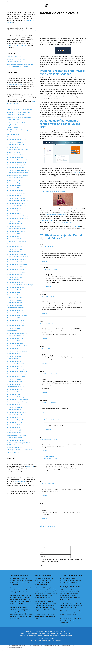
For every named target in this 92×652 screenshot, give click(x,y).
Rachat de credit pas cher (15, 381)
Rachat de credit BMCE (14, 195)
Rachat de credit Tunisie (14, 422)
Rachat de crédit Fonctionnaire (80, 1)
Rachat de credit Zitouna (14, 437)
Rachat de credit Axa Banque (16, 155)
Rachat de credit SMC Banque (16, 397)
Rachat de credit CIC (13, 236)
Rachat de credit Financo (14, 302)
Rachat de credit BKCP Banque (16, 193)
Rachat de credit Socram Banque (17, 402)
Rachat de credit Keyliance (15, 343)
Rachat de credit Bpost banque (16, 206)
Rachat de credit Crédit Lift (15, 262)
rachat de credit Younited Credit (16, 435)
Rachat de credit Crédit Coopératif (17, 257)
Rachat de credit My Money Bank (17, 371)
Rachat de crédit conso (30, 1)
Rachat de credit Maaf (13, 353)
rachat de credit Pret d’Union (15, 386)
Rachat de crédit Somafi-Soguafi (17, 412)
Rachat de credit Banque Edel (16, 167)
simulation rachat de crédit (43, 597)
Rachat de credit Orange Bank (16, 376)
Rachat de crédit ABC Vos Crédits (17, 139)
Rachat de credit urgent (14, 427)
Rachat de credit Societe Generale (17, 399)
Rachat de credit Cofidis (14, 244)
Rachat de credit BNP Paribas (16, 198)
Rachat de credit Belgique (15, 183)
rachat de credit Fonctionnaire (16, 307)
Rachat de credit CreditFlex (15, 274)
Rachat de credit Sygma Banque (16, 420)
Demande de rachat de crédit (16, 122)
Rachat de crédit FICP (63, 1)
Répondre (44, 261)
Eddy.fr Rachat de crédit (14, 125)
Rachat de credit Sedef (14, 394)
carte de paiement (20, 481)
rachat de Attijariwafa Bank (64, 222)
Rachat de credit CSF (13, 279)
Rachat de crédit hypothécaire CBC (17, 333)
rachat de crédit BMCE (47, 220)
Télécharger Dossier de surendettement (12, 1)
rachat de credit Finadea (14, 297)
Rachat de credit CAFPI (14, 213)
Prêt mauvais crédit (13, 134)
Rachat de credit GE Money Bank (17, 315)
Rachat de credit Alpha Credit (16, 144)
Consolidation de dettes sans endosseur (19, 117)
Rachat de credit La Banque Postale (18, 346)
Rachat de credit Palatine (14, 379)
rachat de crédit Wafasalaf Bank (56, 214)
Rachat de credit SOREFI (14, 415)
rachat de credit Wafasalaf (15, 432)
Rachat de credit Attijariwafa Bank (17, 149)
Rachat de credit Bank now (15, 157)
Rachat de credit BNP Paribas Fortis (18, 200)
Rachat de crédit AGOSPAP (15, 142)
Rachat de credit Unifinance (15, 425)
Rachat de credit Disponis (15, 282)
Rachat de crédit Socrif (14, 404)
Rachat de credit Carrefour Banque (17, 218)
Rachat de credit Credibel (14, 251)
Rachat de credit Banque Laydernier (18, 170)
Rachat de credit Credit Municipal (17, 267)
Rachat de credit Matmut (14, 366)
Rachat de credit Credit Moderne (17, 264)
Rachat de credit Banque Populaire (17, 172)
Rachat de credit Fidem (14, 295)
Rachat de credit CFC (13, 226)
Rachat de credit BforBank (15, 190)
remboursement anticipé (51, 631)
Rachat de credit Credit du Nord (16, 259)
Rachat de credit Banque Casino (16, 162)
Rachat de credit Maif (13, 358)
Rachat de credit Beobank (15, 185)
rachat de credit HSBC (13, 330)
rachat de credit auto (29, 30)
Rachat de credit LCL (13, 348)
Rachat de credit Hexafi (14, 328)
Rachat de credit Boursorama (16, 203)
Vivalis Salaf (76, 172)
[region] (51, 26)
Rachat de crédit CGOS (14, 234)
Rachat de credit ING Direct (15, 338)
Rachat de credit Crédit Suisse (16, 272)
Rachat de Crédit (49, 456)
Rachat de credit (12, 137)
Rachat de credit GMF (13, 318)
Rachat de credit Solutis (14, 409)
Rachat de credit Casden (14, 221)
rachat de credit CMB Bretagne (16, 241)
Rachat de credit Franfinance (16, 313)
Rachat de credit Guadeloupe (16, 323)
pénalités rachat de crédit (15, 84)
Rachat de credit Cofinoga (15, 246)
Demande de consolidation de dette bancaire (20, 64)
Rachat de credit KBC (13, 341)
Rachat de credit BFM (13, 188)
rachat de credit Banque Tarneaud (17, 175)
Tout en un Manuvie (13, 452)
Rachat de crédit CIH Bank (15, 239)
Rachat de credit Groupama (15, 320)
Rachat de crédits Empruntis (15, 440)
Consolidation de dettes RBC (15, 114)
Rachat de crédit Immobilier (46, 1)
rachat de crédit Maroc (75, 209)
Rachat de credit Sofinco (14, 407)
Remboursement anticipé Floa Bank (17, 66)
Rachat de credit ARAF (14, 147)
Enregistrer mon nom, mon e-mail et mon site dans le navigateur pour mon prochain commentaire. (62, 560)
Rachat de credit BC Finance (15, 178)
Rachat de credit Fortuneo (15, 310)
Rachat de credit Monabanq (15, 369)
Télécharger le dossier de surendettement (19, 450)
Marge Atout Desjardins (14, 56)
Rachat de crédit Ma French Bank (17, 351)
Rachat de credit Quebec (14, 389)
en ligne (77, 226)
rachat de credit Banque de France (17, 45)
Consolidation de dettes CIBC (16, 59)
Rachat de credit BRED (14, 208)
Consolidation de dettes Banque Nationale (19, 109)
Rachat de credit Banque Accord (17, 160)
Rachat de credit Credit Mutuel (16, 269)
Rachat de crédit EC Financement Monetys (20, 285)
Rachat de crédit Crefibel (14, 277)
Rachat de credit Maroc (14, 361)
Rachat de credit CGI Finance (16, 231)
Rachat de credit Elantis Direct (16, 287)
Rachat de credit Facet (14, 290)
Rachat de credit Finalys (14, 300)
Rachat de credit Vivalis (14, 430)
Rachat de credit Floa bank (15, 305)
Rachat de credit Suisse (14, 417)
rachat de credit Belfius (14, 180)
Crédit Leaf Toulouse (13, 120)
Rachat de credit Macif (14, 356)
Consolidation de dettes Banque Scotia (19, 112)
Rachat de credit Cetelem (14, 223)
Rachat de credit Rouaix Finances (17, 392)
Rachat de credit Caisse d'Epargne (17, 216)
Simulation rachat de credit (15, 447)
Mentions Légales (12, 127)
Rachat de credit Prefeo (14, 384)
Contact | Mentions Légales (46, 638)
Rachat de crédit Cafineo (14, 211)
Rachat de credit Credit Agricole (16, 254)
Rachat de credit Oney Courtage (17, 374)
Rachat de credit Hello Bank (15, 325)
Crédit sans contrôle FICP (14, 61)
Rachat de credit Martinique (15, 364)
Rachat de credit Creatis (14, 249)
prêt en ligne (30, 466)
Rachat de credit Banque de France (17, 165)
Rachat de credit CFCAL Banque (16, 228)
